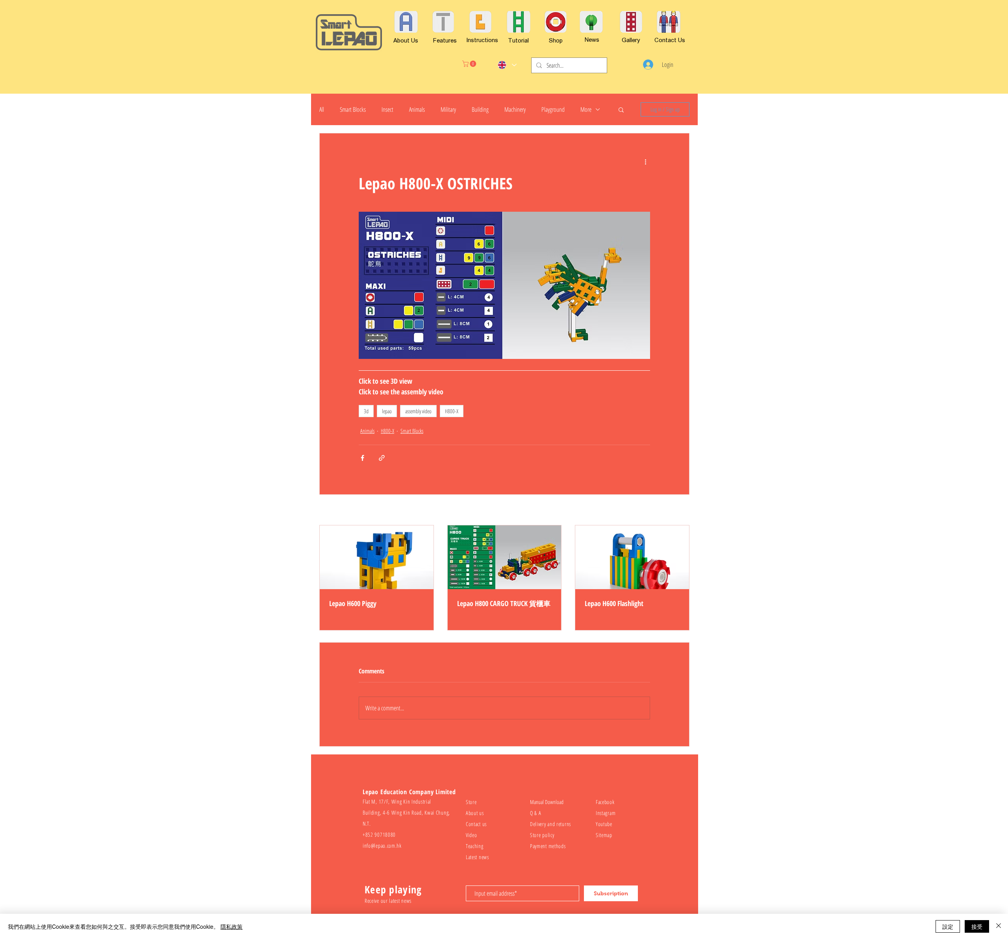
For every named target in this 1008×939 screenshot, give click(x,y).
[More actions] (645, 161)
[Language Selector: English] (507, 65)
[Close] (998, 926)
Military (448, 109)
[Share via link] (381, 458)
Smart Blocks (353, 109)
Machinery (515, 109)
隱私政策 (231, 926)
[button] (470, 64)
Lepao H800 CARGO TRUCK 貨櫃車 (503, 603)
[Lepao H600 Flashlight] (632, 557)
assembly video (418, 411)
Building (480, 109)
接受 (976, 926)
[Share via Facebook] (362, 458)
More (585, 109)
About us (475, 813)
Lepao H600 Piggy (352, 603)
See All (683, 510)
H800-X (451, 411)
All (321, 109)
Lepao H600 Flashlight (614, 603)
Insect (387, 109)
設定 (947, 926)
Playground (553, 109)
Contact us (476, 824)
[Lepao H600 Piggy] (377, 557)
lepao (387, 411)
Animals (417, 109)
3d (366, 411)
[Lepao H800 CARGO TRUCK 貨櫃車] (504, 557)
